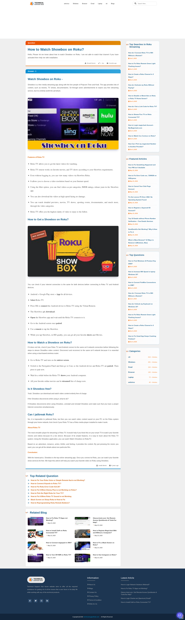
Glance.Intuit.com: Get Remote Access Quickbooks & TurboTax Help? (104, 520)
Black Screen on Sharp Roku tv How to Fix (48, 500)
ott (106, 3)
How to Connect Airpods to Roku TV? (46, 483)
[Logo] (37, 4)
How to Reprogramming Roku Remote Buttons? (50, 503)
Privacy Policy (93, 596)
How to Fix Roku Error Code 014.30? (45, 487)
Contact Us (93, 592)
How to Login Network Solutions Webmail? (135, 584)
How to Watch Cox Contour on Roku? (142, 136)
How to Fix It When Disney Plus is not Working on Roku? (54, 490)
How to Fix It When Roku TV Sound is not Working (51, 496)
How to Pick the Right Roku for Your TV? (47, 493)
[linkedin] (47, 600)
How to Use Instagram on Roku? (105, 555)
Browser (84, 3)
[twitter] (35, 600)
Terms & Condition (95, 600)
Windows (75, 3)
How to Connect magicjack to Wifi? (59, 543)
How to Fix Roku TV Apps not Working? (134, 588)
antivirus (66, 3)
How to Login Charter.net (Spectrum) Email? (136, 598)
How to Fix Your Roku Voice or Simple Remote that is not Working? (58, 480)
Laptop (100, 3)
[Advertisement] (92, 16)
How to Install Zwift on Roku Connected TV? (136, 602)
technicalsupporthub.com (91, 617)
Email (92, 3)
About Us (92, 584)
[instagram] (41, 600)
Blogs (113, 3)
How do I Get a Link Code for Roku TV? (142, 106)
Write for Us (93, 604)
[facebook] (29, 600)
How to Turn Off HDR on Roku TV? (58, 555)
